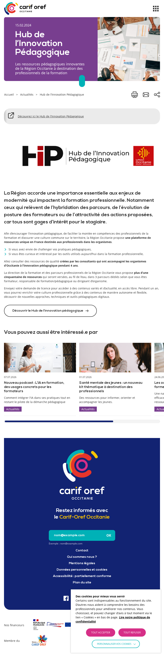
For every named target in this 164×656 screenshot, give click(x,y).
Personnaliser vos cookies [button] (114, 644)
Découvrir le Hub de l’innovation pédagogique (47, 310)
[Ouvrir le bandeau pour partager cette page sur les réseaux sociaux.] (157, 94)
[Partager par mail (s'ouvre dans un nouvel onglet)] (145, 94)
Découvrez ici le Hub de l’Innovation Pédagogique (51, 116)
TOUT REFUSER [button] (132, 632)
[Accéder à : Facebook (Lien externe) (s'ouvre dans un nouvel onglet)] (66, 598)
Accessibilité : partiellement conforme (82, 576)
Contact (82, 550)
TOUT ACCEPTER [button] (100, 632)
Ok (108, 535)
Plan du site (82, 582)
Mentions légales (82, 563)
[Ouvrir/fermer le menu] (156, 8)
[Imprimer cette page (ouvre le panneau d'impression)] (134, 94)
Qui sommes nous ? (82, 557)
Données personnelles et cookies (82, 569)
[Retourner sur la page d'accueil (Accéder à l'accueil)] (82, 475)
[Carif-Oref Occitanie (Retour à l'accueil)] (25, 8)
